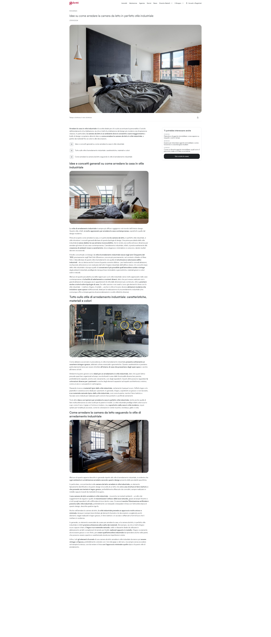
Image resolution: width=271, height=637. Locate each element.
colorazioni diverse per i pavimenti (83, 381)
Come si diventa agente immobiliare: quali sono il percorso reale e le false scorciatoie (182, 150)
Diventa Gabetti (164, 3)
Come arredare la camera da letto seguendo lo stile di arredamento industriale (103, 157)
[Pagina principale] (74, 3)
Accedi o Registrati (195, 3)
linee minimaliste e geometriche (115, 270)
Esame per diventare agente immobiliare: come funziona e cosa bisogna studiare (181, 143)
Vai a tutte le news (182, 156)
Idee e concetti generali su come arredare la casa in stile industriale (99, 144)
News (155, 3)
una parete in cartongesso (91, 384)
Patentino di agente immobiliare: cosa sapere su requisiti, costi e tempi (181, 137)
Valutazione (133, 3)
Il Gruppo (178, 3)
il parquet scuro (127, 388)
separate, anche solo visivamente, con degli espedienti (101, 379)
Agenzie (142, 3)
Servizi (149, 3)
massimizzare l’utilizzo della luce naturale (111, 499)
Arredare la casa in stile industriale (83, 128)
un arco (77, 384)
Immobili (124, 3)
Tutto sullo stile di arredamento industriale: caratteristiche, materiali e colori (102, 150)
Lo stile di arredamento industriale (82, 228)
